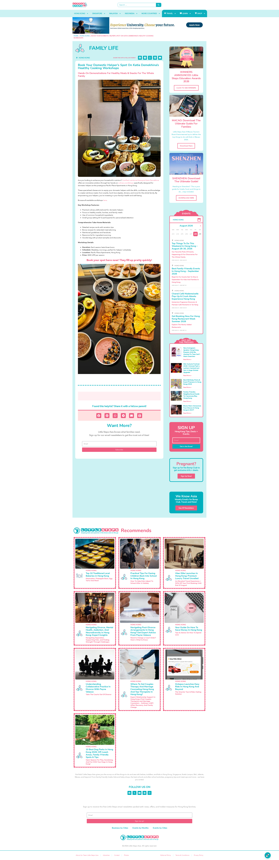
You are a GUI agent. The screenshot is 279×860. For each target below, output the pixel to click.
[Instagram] (149, 793)
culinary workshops (126, 183)
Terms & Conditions (182, 855)
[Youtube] (139, 793)
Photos (126, 855)
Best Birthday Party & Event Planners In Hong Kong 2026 (192, 382)
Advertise (106, 855)
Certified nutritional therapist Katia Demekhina (140, 180)
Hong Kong (85, 36)
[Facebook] (129, 793)
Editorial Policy (165, 855)
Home (76, 36)
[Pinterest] (144, 793)
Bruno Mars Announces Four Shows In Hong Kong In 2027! (192, 408)
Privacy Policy (198, 855)
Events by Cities (160, 828)
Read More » (187, 360)
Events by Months (141, 828)
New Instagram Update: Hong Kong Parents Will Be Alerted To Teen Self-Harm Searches (191, 352)
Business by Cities (120, 828)
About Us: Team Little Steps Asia (87, 855)
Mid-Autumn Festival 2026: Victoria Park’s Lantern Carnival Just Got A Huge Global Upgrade (191, 368)
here (105, 200)
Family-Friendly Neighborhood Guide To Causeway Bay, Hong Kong (191, 395)
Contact (116, 855)
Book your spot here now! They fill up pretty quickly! (119, 260)
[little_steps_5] (139, 25)
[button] (140, 58)
